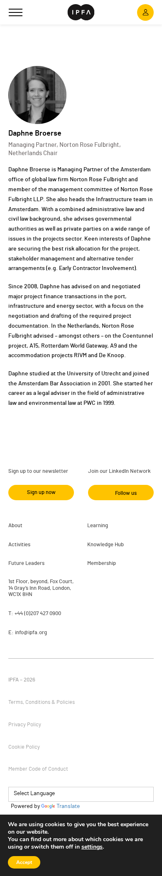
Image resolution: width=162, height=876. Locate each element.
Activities (19, 545)
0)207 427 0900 (43, 613)
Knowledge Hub (105, 545)
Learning (97, 525)
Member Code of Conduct (38, 769)
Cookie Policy (24, 747)
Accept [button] (24, 862)
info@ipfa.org (31, 632)
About (15, 525)
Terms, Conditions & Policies (41, 702)
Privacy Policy (24, 725)
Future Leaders (26, 563)
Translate (68, 806)
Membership (101, 563)
